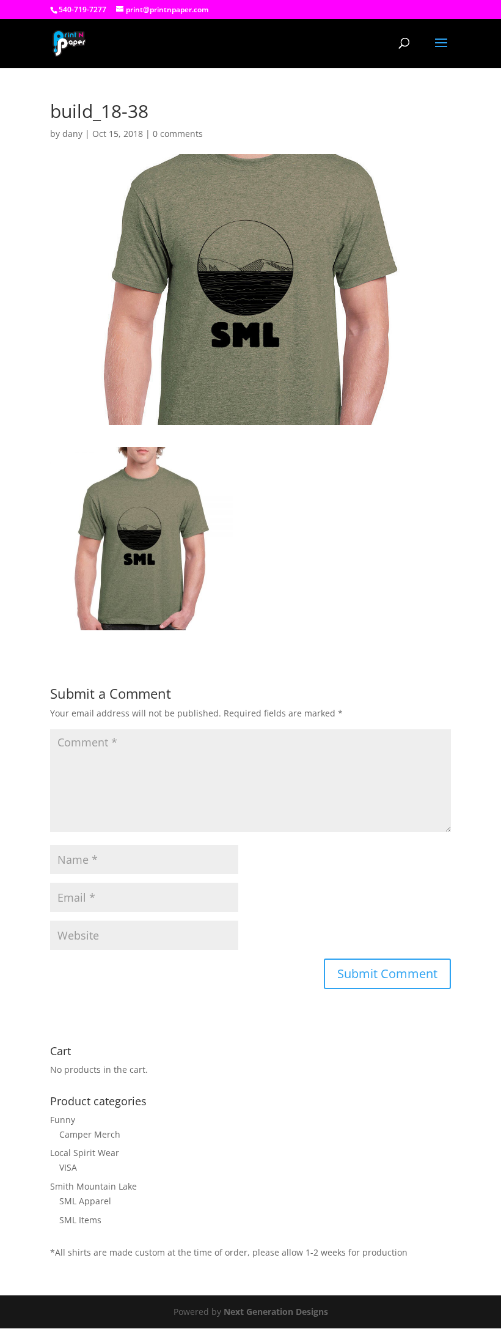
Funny (62, 1119)
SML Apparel (85, 1201)
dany (72, 133)
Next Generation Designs (276, 1311)
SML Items (80, 1220)
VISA (68, 1167)
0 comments (178, 133)
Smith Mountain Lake (93, 1186)
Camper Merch (89, 1134)
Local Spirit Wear (84, 1152)
